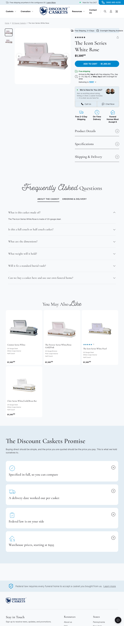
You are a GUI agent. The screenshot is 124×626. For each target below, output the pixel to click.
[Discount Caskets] (55, 11)
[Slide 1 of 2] (9, 32)
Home (7, 23)
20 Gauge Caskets (19, 23)
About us (68, 622)
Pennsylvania (99, 622)
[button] (84, 37)
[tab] (74, 199)
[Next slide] (66, 56)
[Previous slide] (19, 56)
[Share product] (117, 37)
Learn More (51, 2)
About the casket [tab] (48, 199)
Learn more (109, 586)
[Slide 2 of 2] (9, 41)
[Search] (105, 11)
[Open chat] (118, 620)
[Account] (110, 11)
